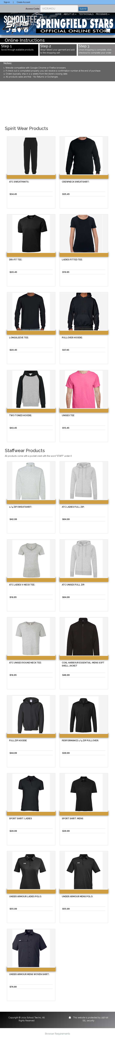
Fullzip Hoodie (18, 740)
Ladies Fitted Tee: (72, 259)
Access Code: (33, 9)
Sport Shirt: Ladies (20, 818)
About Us (69, 14)
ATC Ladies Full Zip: (73, 507)
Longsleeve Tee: (19, 337)
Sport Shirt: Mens (72, 818)
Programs (102, 14)
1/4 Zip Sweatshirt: (20, 507)
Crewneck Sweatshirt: (75, 182)
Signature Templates (96, 19)
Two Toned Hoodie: (20, 415)
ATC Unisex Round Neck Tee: (25, 663)
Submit (83, 9)
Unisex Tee (68, 415)
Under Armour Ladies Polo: (25, 896)
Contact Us (98, 24)
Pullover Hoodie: (72, 337)
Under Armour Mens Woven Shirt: (29, 974)
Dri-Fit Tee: (15, 259)
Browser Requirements (57, 1033)
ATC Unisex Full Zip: (73, 585)
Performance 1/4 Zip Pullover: (80, 740)
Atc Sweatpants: (19, 182)
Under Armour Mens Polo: (77, 896)
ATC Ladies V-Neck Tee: (22, 585)
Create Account (23, 2)
